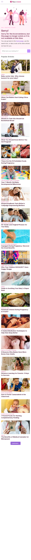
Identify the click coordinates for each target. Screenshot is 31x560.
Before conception (6, 138)
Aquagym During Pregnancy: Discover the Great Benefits (15, 247)
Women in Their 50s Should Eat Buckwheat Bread (12, 119)
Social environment (6, 392)
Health (3, 435)
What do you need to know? (8, 350)
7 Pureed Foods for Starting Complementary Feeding (11, 417)
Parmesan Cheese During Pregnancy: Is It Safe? (15, 310)
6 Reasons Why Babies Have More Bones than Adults (13, 353)
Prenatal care (5, 159)
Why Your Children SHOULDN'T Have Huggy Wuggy (14, 268)
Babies (3, 74)
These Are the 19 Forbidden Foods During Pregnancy (13, 162)
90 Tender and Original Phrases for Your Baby (14, 226)
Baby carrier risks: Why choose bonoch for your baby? (12, 77)
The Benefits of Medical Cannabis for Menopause (15, 438)
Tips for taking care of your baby (10, 180)
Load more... (15, 443)
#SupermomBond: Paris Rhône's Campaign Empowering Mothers (13, 204)
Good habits (4, 117)
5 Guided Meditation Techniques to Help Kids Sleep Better (14, 332)
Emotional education (7, 223)
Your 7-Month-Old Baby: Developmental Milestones (11, 183)
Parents (3, 371)
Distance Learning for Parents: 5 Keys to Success (15, 374)
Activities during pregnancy (9, 244)
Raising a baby (5, 201)
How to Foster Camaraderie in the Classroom (13, 395)
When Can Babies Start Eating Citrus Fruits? (14, 98)
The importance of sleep (8, 329)
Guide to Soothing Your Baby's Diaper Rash (15, 289)
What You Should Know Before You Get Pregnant (14, 141)
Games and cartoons (7, 265)
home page (20, 41)
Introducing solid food (7, 95)
